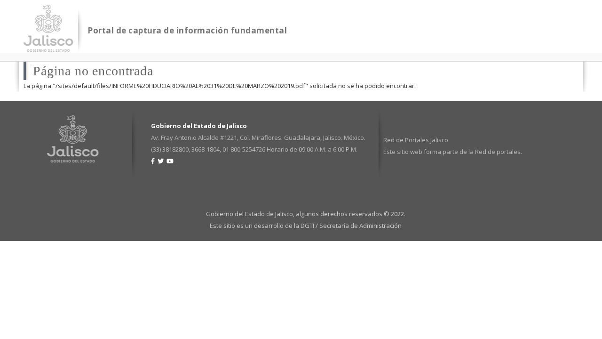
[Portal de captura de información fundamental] (48, 45)
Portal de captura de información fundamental (187, 30)
